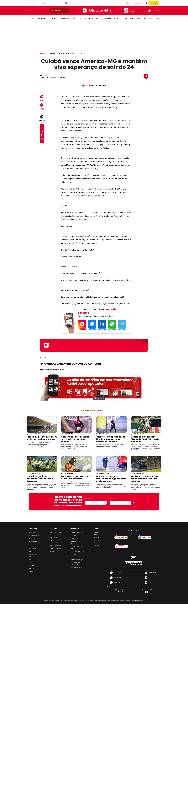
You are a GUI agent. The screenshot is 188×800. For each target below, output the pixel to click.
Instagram (97, 540)
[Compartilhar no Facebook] (41, 127)
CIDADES (53, 19)
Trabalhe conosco (77, 551)
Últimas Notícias (34, 535)
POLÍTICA (116, 19)
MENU (35, 11)
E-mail (112, 499)
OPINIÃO (138, 19)
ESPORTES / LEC (89, 19)
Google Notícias (97, 533)
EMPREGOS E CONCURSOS (67, 19)
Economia (32, 554)
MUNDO (124, 19)
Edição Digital (76, 535)
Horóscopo (75, 544)
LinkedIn (96, 537)
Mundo (31, 560)
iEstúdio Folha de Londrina (77, 547)
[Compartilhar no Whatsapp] (42, 139)
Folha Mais (53, 537)
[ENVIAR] (133, 503)
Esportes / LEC (33, 548)
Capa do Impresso (77, 533)
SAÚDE (79, 19)
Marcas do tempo (77, 567)
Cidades (32, 538)
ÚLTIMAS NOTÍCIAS (43, 19)
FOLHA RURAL (148, 19)
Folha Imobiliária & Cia (56, 533)
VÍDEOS (157, 19)
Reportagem (54, 540)
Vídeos (31, 571)
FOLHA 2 (98, 19)
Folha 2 (31, 551)
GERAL (131, 19)
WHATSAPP (32, 19)
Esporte (42, 53)
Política (31, 557)
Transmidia (54, 543)
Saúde (31, 546)
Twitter (96, 546)
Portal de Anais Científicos (76, 563)
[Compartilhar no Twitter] (42, 135)
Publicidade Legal (77, 560)
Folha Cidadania (55, 546)
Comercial (74, 538)
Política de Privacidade (79, 557)
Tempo (73, 554)
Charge (73, 541)
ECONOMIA (107, 19)
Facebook (97, 543)
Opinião (31, 565)
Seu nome (88, 499)
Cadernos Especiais (57, 548)
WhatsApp (32, 533)
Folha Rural (32, 568)
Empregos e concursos (33, 542)
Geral (30, 563)
